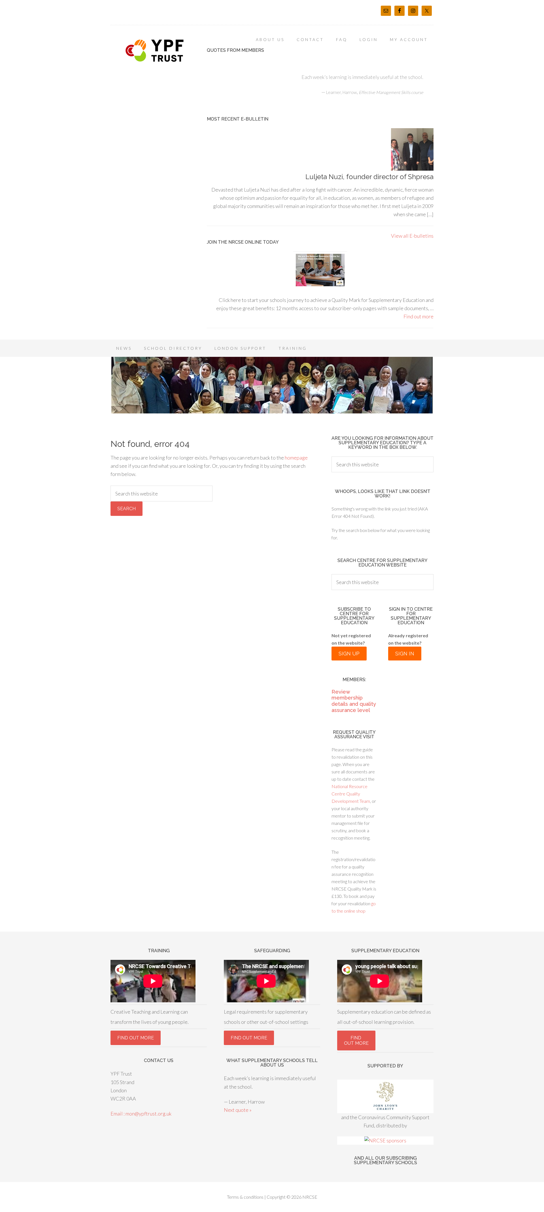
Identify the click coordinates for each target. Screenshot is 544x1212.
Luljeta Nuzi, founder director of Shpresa (369, 177)
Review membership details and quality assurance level (354, 701)
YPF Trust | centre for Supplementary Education (155, 51)
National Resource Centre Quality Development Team (351, 794)
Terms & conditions (245, 1197)
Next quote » (238, 1110)
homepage (296, 457)
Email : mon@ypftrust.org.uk (140, 1113)
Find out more (418, 316)
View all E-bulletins (412, 236)
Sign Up (349, 654)
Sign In (404, 654)
